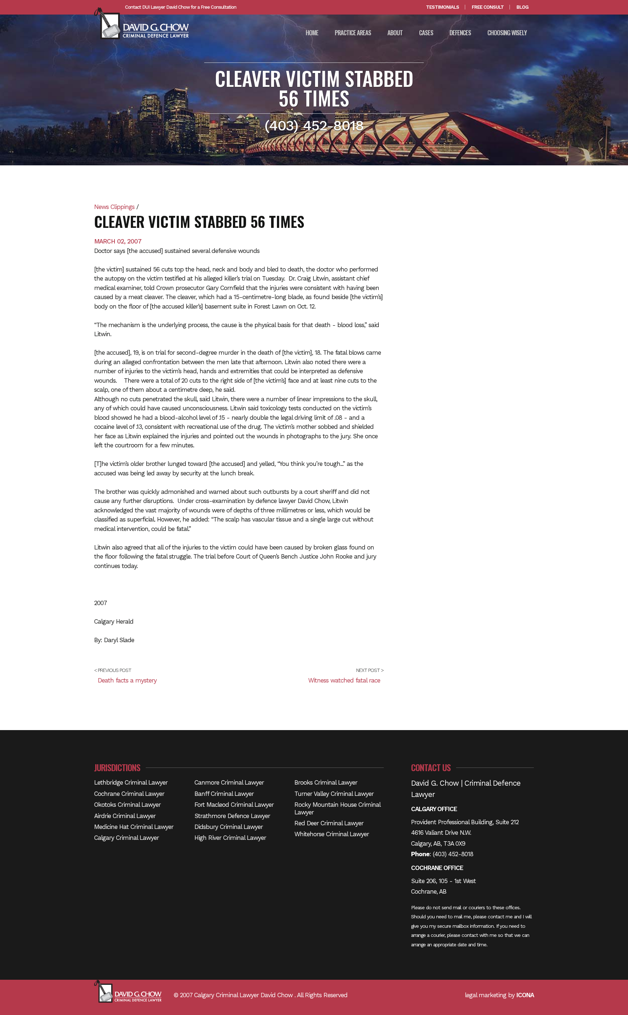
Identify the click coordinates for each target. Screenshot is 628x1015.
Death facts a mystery (127, 680)
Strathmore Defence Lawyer (232, 815)
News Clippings (114, 206)
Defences (460, 32)
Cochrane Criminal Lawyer (129, 793)
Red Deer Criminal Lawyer (328, 823)
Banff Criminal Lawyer (224, 793)
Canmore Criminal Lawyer (229, 782)
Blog (522, 7)
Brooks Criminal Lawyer (325, 782)
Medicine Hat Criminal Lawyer (133, 826)
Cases (426, 32)
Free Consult (488, 7)
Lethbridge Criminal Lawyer (131, 782)
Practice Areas (353, 32)
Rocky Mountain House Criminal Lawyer (337, 808)
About (395, 32)
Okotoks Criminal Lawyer (127, 804)
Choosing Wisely (507, 32)
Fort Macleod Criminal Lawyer (234, 804)
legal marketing (485, 995)
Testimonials (442, 7)
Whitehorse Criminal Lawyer (331, 834)
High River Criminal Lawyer (230, 837)
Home (312, 32)
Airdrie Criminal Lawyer (125, 815)
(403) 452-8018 (453, 854)
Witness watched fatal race (344, 680)
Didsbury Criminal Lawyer (228, 826)
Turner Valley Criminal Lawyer (334, 793)
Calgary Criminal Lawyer (126, 837)
